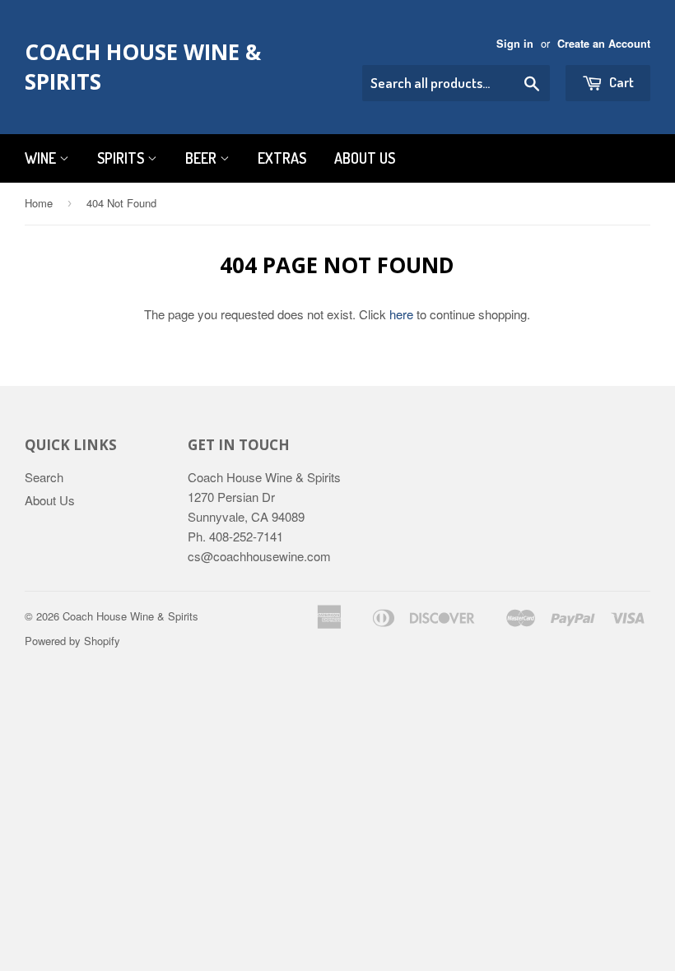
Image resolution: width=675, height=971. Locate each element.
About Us (364, 158)
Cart (620, 82)
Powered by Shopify (72, 640)
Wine (42, 158)
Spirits (122, 158)
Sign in (514, 43)
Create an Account (603, 43)
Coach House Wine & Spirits (143, 66)
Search (44, 477)
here (401, 314)
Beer (202, 158)
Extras (282, 158)
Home (39, 203)
